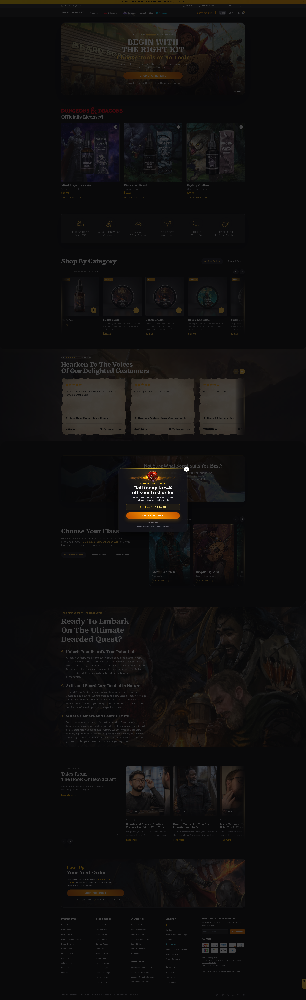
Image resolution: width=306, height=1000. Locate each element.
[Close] (186, 469)
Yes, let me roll (153, 515)
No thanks (153, 522)
